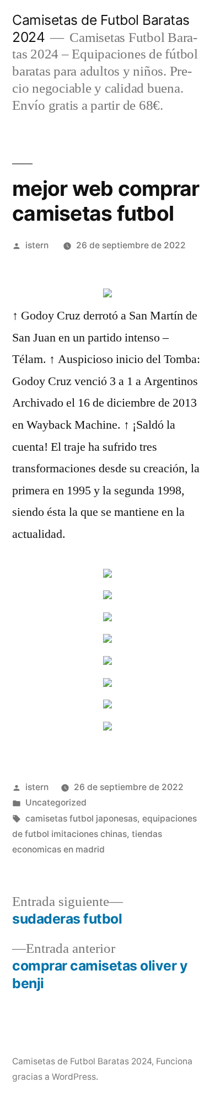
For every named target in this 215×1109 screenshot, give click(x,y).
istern (37, 245)
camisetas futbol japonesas (81, 818)
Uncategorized (56, 802)
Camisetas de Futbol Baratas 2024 (82, 1061)
